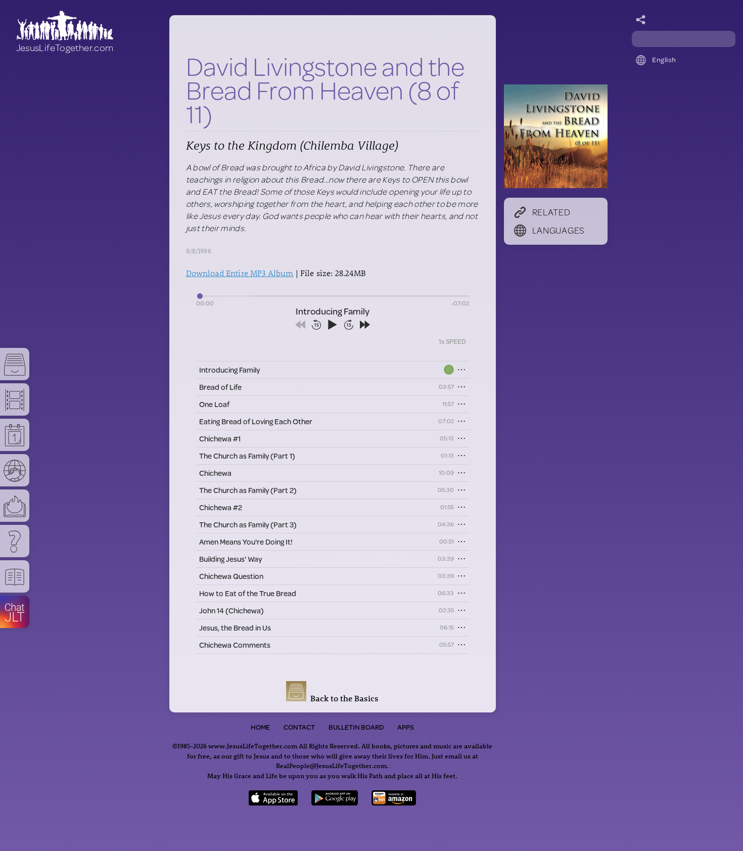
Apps (405, 727)
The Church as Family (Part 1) (247, 456)
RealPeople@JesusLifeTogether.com (331, 765)
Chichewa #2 (220, 507)
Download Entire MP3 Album (240, 272)
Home (260, 727)
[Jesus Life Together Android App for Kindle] (394, 802)
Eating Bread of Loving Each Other (255, 421)
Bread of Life (220, 387)
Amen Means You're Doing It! (246, 541)
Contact (299, 727)
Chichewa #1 (220, 438)
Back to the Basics (342, 698)
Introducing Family (229, 370)
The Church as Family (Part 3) (248, 524)
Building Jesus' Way (230, 559)
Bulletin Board (356, 727)
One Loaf (214, 404)
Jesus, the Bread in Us (235, 627)
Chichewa (215, 473)
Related (551, 211)
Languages (558, 230)
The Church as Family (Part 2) (248, 490)
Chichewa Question (231, 576)
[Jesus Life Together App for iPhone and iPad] (273, 802)
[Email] (641, 20)
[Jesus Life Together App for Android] (334, 802)
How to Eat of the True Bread (247, 593)
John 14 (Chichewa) (231, 610)
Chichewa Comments (234, 645)
